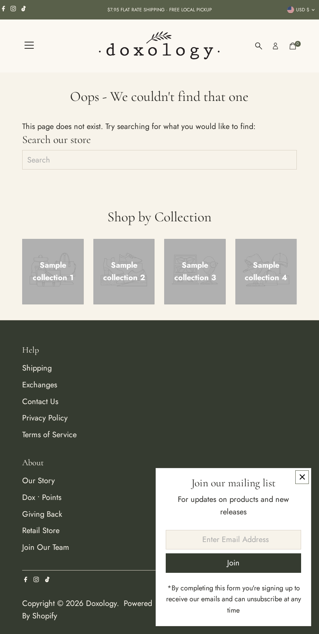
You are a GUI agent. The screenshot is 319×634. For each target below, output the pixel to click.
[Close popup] (302, 477)
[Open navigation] (29, 46)
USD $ (302, 9)
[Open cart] (293, 45)
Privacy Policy (45, 418)
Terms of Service (49, 434)
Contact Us (40, 401)
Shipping (37, 368)
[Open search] (258, 45)
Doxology (101, 603)
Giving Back (42, 514)
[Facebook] (3, 9)
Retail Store (41, 530)
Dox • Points (41, 497)
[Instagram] (13, 9)
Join (233, 563)
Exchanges (39, 384)
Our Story (38, 480)
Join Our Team (45, 547)
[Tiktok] (23, 9)
